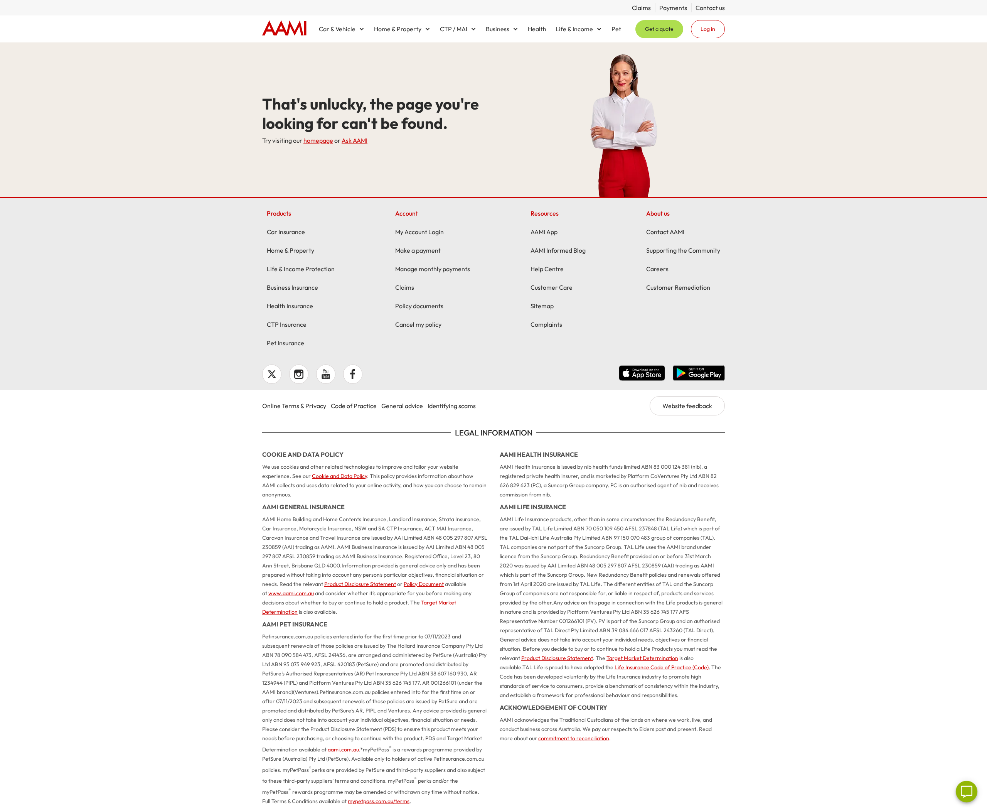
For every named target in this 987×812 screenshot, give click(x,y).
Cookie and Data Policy (339, 476)
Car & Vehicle (337, 29)
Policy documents (419, 306)
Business (497, 29)
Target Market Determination (642, 658)
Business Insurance (292, 287)
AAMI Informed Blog (558, 250)
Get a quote (659, 28)
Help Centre (547, 269)
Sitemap (542, 306)
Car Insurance (286, 232)
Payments (673, 8)
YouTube (325, 374)
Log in (708, 28)
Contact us (710, 8)
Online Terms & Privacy (294, 406)
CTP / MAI (453, 29)
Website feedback (687, 406)
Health (537, 29)
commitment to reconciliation (573, 738)
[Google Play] (699, 374)
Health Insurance (290, 306)
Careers (657, 269)
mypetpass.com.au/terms (378, 801)
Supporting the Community (683, 250)
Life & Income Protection (301, 269)
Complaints (546, 324)
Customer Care (552, 287)
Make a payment (418, 250)
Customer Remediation (678, 287)
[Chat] (966, 791)
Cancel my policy (418, 324)
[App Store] (642, 374)
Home (284, 28)
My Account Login (419, 232)
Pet (616, 29)
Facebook (352, 374)
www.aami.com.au (291, 593)
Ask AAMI (354, 140)
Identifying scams (452, 406)
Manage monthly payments (432, 269)
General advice (402, 406)
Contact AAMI (665, 232)
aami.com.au (343, 749)
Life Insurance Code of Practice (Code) (662, 667)
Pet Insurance (285, 343)
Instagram (298, 374)
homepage (318, 140)
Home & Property (397, 29)
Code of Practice (354, 406)
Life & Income (574, 29)
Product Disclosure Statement (360, 584)
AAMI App (544, 232)
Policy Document (424, 584)
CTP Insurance (287, 324)
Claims (641, 8)
